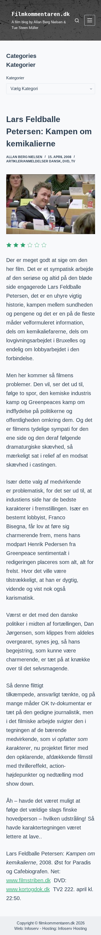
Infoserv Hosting (72, 928)
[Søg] (77, 20)
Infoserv (32, 928)
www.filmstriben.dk (28, 880)
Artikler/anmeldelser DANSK (33, 161)
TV (73, 161)
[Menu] (89, 20)
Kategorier (15, 78)
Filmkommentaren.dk (41, 14)
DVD (65, 161)
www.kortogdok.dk (28, 889)
